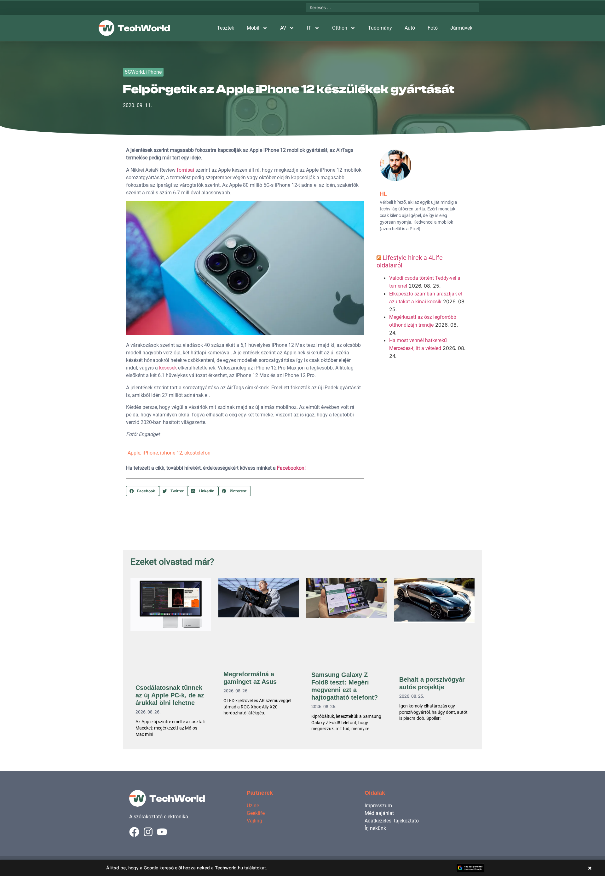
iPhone (154, 72)
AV (283, 28)
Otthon (339, 28)
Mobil (253, 28)
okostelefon (197, 453)
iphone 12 (171, 453)
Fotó (433, 28)
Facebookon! (291, 468)
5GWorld (134, 72)
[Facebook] (134, 832)
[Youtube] (162, 832)
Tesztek (225, 28)
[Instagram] (148, 832)
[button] (142, 491)
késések (168, 368)
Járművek (461, 28)
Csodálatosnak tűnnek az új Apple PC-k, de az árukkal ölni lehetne (169, 695)
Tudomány (380, 28)
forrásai (185, 170)
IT (309, 28)
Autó (410, 28)
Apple (134, 453)
